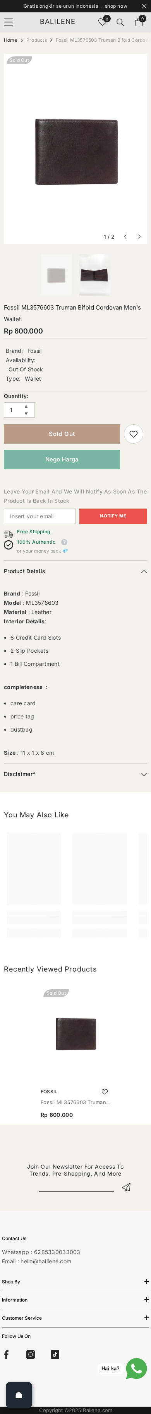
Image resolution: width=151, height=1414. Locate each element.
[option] (75, 149)
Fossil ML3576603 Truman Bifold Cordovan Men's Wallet (73, 1102)
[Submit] (126, 1187)
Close (144, 6)
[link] (133, 434)
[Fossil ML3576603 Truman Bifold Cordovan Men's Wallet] (75, 1033)
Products (36, 40)
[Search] (120, 22)
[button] (125, 236)
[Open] (19, 1395)
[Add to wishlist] (104, 1092)
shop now (116, 6)
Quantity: (16, 396)
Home (10, 40)
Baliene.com (97, 1410)
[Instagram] (30, 1354)
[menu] (8, 22)
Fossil (34, 350)
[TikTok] (55, 1354)
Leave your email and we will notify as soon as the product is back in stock (75, 496)
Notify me (113, 516)
